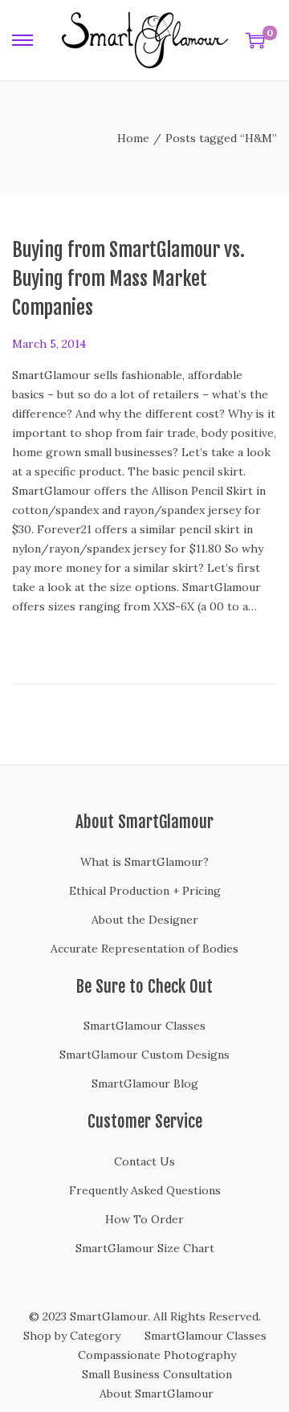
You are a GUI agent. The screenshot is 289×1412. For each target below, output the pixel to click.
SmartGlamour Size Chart (144, 1248)
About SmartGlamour (157, 1393)
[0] (255, 40)
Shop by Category (71, 1335)
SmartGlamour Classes (144, 1025)
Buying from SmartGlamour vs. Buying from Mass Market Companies (128, 279)
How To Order (144, 1219)
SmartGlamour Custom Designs (144, 1054)
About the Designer (145, 919)
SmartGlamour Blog (145, 1083)
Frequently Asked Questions (145, 1190)
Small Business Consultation (157, 1374)
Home (133, 138)
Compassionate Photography (157, 1355)
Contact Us (144, 1161)
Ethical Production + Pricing (145, 891)
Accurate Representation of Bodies (144, 948)
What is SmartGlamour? (144, 862)
